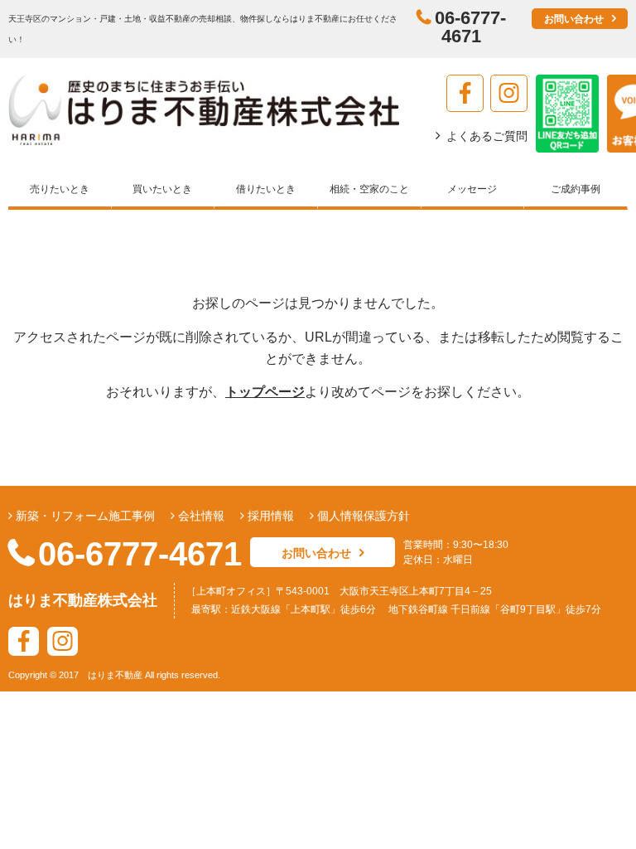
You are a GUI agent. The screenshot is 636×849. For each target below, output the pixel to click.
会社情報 (199, 515)
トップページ (265, 392)
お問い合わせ (574, 19)
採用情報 (269, 515)
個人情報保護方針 (362, 515)
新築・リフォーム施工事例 (83, 515)
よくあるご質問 (487, 136)
